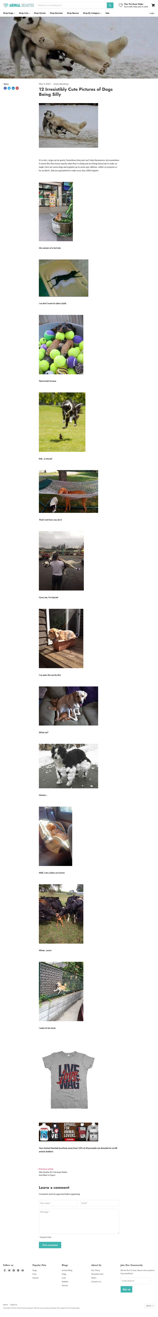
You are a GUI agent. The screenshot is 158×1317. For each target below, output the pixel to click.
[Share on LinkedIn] (13, 88)
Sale (107, 13)
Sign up (126, 1289)
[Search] (110, 5)
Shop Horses (40, 13)
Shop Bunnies (56, 13)
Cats (34, 1274)
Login (152, 13)
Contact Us (96, 1281)
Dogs (34, 1270)
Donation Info (97, 1274)
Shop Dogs (8, 13)
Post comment (50, 1245)
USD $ (148, 1306)
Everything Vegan (73, 1308)
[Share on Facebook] (5, 88)
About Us (13, 1305)
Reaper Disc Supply (58, 1308)
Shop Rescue (73, 13)
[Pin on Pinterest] (17, 88)
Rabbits (65, 1281)
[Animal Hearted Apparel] (68, 1111)
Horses (35, 1278)
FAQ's (93, 1278)
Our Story (95, 1270)
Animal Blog (67, 1270)
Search (5, 1305)
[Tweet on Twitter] (9, 88)
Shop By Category (91, 13)
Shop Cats (24, 13)
